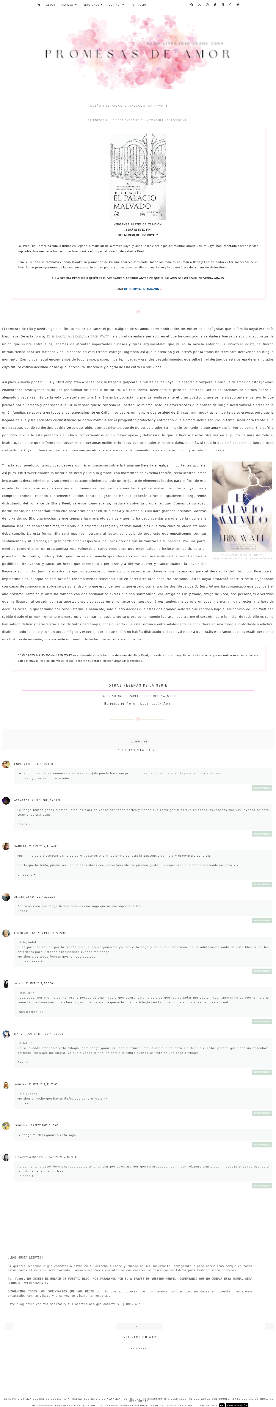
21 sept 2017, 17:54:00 (43, 846)
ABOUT (51, 5)
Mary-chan (23, 1034)
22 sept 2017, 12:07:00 (43, 1084)
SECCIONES (93, 5)
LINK (120, 289)
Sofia (19, 983)
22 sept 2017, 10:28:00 (48, 1033)
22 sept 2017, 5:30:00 (39, 983)
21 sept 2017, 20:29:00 (40, 896)
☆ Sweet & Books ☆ (30, 1157)
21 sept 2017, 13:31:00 (38, 764)
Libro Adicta (24, 933)
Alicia (19, 896)
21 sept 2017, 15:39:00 (46, 800)
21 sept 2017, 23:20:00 (52, 932)
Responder (262, 788)
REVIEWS (69, 5)
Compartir (139, 741)
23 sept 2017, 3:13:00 (44, 1125)
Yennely (21, 1125)
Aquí (171, 696)
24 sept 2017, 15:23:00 (63, 1157)
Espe (18, 764)
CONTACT (117, 5)
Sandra (20, 846)
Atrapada (22, 800)
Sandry (20, 1084)
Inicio (139, 1326)
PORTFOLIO (138, 5)
